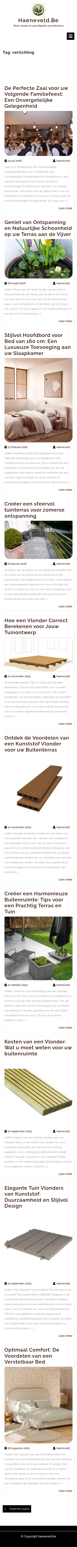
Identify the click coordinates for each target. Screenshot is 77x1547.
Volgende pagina (19, 1508)
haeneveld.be (38, 20)
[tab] (70, 36)
